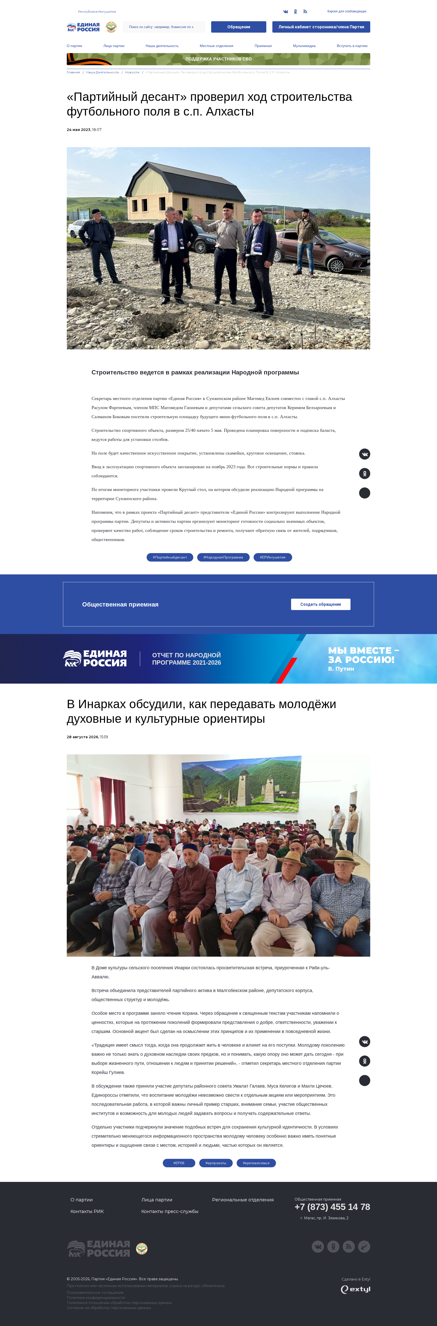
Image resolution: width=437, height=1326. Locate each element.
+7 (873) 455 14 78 (332, 1207)
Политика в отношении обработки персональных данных (119, 1303)
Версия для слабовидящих (346, 11)
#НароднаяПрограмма (223, 557)
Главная (73, 72)
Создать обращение (320, 604)
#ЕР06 (179, 1163)
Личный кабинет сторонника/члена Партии (321, 27)
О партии (74, 46)
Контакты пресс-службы (170, 1211)
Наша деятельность (162, 46)
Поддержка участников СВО (219, 59)
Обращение (238, 27)
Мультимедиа (304, 46)
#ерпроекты (216, 1163)
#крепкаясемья (256, 1163)
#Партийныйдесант (170, 557)
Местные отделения (216, 46)
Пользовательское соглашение (95, 1293)
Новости (132, 72)
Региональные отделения (243, 1200)
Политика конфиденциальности (96, 1298)
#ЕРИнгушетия (273, 557)
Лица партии (113, 46)
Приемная (263, 46)
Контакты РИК (87, 1211)
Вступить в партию (352, 46)
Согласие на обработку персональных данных (109, 1308)
